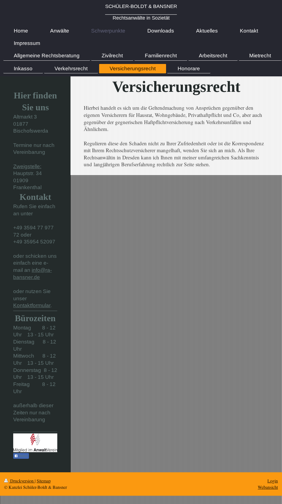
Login (272, 481)
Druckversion (22, 481)
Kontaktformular (31, 305)
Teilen (23, 456)
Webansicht (268, 487)
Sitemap (44, 481)
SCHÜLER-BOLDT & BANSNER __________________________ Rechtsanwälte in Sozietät (141, 12)
